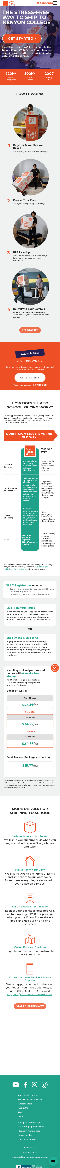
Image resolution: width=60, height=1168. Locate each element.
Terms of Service (27, 1139)
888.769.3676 (44, 3)
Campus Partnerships (29, 1122)
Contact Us (30, 1147)
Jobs (20, 1116)
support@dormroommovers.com (29, 994)
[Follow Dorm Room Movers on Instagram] (34, 1086)
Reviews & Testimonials (30, 1099)
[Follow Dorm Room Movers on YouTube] (15, 1086)
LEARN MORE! (40, 385)
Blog (20, 1112)
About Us (23, 1108)
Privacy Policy (25, 1135)
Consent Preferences (29, 1131)
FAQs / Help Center (28, 1095)
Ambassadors (25, 1104)
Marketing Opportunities (31, 1126)
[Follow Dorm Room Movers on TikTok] (45, 1085)
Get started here (21, 569)
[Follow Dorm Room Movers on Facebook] (25, 1086)
